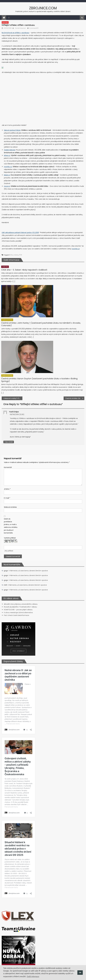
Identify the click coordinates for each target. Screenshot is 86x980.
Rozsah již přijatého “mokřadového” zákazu (20, 607)
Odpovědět (8, 442)
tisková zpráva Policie (12, 130)
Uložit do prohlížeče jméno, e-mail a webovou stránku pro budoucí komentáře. (10, 526)
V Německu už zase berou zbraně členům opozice (28, 571)
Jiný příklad (8, 551)
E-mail (7, 498)
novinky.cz (8, 167)
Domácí (5, 22)
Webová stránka (10, 507)
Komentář (8, 467)
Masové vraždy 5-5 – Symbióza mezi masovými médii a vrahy (13, 398)
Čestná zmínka (7, 320)
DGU (11, 255)
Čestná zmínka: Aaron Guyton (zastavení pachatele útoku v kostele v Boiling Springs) (39, 379)
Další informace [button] (33, 976)
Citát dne (5, 267)
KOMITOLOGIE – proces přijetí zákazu (18, 610)
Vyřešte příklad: (10, 538)
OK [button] (80, 972)
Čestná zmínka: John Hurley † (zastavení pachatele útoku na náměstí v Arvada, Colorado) (41, 324)
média (16, 255)
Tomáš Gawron (20, 28)
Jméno (7, 489)
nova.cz (7, 186)
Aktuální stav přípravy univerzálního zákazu (21, 604)
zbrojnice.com (43, 8)
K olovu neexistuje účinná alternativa (18, 612)
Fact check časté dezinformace (16, 615)
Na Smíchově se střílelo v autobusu (15, 33)
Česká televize (9, 150)
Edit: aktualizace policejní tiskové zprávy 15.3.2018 (20, 232)
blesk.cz (7, 175)
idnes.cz (7, 155)
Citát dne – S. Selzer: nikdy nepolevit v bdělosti (24, 269)
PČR (20, 255)
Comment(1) (33, 28)
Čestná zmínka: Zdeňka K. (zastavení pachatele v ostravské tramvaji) (74, 398)
